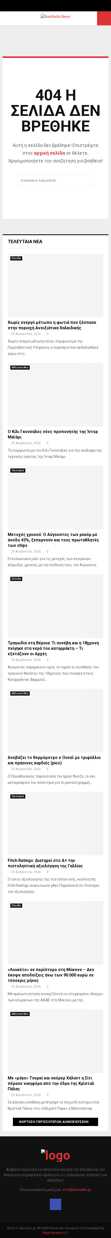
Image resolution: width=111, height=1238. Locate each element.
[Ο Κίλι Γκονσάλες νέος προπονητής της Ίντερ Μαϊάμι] (55, 395)
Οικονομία (18, 470)
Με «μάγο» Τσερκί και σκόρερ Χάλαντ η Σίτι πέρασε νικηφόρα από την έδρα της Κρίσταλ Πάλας (51, 1083)
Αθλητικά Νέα (20, 367)
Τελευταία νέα (25, 241)
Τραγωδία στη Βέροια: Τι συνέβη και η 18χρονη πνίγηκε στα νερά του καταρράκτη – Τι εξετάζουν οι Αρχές (53, 648)
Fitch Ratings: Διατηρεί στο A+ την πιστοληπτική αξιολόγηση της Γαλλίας (45, 863)
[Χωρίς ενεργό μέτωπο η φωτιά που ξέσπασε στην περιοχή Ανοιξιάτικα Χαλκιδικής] (55, 286)
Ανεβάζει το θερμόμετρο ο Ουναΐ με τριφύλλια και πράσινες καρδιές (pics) (54, 760)
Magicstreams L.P (55, 1233)
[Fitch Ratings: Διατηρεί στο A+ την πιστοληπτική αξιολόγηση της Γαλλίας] (55, 824)
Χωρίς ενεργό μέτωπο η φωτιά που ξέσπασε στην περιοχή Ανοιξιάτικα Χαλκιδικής (52, 325)
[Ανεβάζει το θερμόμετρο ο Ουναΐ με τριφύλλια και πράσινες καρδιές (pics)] (55, 721)
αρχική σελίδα (49, 153)
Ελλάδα (16, 258)
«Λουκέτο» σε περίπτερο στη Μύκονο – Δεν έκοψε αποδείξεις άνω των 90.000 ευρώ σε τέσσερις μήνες (51, 975)
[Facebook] (55, 1204)
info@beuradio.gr (77, 1190)
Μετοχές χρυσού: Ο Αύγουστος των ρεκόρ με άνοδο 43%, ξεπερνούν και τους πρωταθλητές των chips (53, 540)
